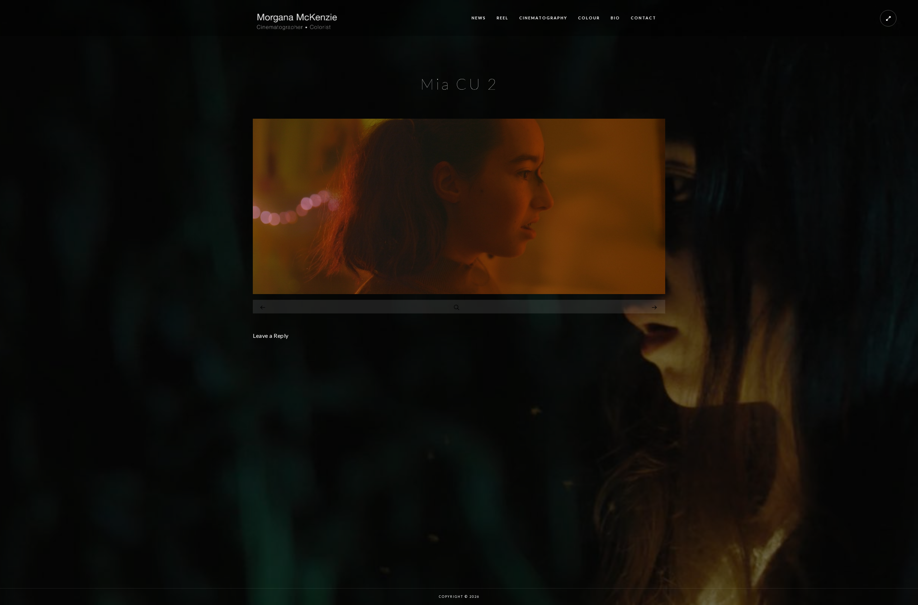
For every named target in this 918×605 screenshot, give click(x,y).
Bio (615, 17)
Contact (643, 17)
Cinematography (543, 17)
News (479, 17)
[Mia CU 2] (459, 292)
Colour (589, 17)
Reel (502, 17)
